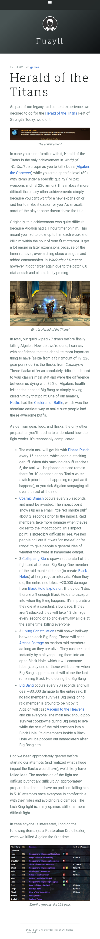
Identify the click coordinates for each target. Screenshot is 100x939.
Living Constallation (38, 631)
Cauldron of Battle (48, 402)
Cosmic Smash (31, 498)
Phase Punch (78, 450)
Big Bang (26, 685)
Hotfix (15, 402)
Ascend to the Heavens (66, 709)
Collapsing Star (34, 558)
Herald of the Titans (61, 113)
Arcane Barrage (31, 643)
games (34, 67)
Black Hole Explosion (45, 588)
